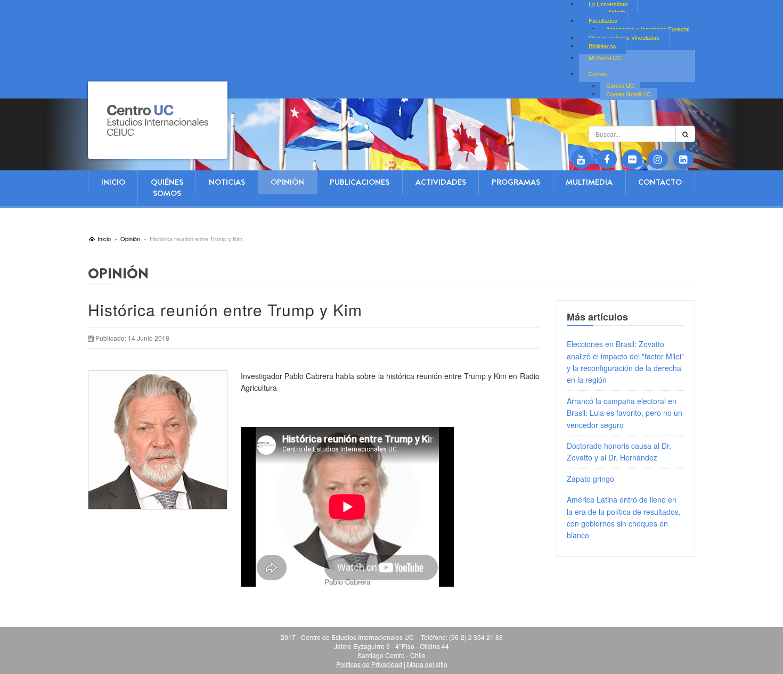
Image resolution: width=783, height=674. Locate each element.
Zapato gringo (590, 478)
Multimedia (589, 182)
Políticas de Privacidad (369, 664)
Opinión (287, 182)
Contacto (660, 182)
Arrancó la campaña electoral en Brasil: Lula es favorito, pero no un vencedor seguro (624, 413)
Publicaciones (359, 182)
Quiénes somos (167, 187)
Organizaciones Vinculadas (624, 37)
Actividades (440, 182)
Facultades (603, 20)
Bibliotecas (602, 46)
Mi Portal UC (605, 57)
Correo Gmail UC (628, 93)
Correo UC (620, 85)
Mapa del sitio (427, 664)
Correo (598, 73)
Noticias (227, 182)
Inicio (113, 182)
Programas (516, 182)
